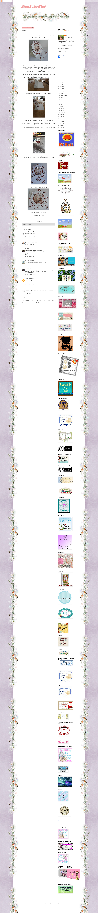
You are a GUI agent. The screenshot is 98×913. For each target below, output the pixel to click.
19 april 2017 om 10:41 (30, 263)
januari (62, 112)
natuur (61, 106)
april (62, 104)
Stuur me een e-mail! (62, 63)
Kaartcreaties (33, 6)
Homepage (39, 300)
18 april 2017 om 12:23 (30, 244)
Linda (67, 35)
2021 (60, 84)
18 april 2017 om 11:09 (30, 236)
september (63, 95)
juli (61, 99)
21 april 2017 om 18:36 (30, 284)
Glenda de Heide (29, 278)
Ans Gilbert (28, 248)
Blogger (58, 902)
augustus (63, 97)
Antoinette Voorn (29, 260)
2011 (60, 123)
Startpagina (24, 23)
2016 (60, 114)
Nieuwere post (26, 300)
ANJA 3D (27, 288)
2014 (60, 118)
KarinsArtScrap (28, 231)
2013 (60, 119)
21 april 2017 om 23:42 (30, 295)
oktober (62, 93)
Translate (68, 30)
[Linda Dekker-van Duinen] (59, 57)
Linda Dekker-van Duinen (62, 55)
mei (61, 102)
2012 (60, 121)
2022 (60, 82)
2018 (60, 86)
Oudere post (52, 300)
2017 (60, 88)
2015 (60, 116)
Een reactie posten (28, 297)
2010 (60, 125)
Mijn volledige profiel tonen (63, 48)
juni (61, 100)
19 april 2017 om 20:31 (30, 274)
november (63, 91)
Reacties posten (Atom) (34, 302)
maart (62, 108)
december (63, 89)
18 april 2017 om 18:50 (30, 256)
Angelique (27, 268)
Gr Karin (27, 234)
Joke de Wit (28, 240)
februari (62, 110)
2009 (60, 127)
